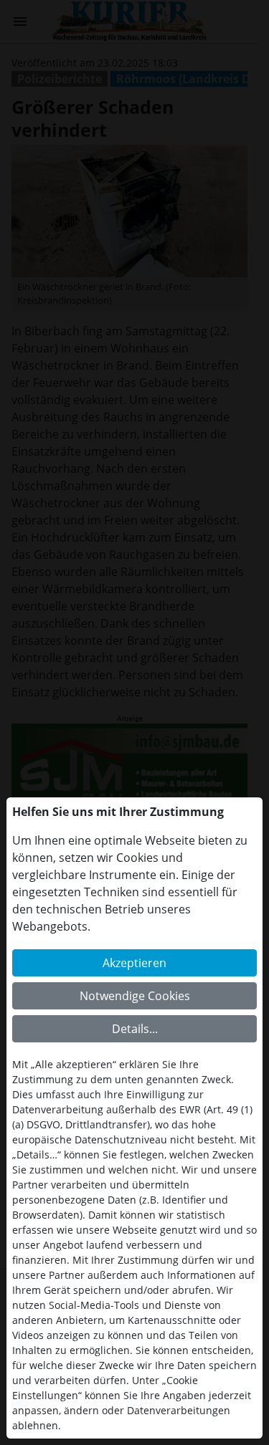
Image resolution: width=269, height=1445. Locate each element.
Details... (135, 1029)
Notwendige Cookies (135, 996)
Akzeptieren (134, 963)
